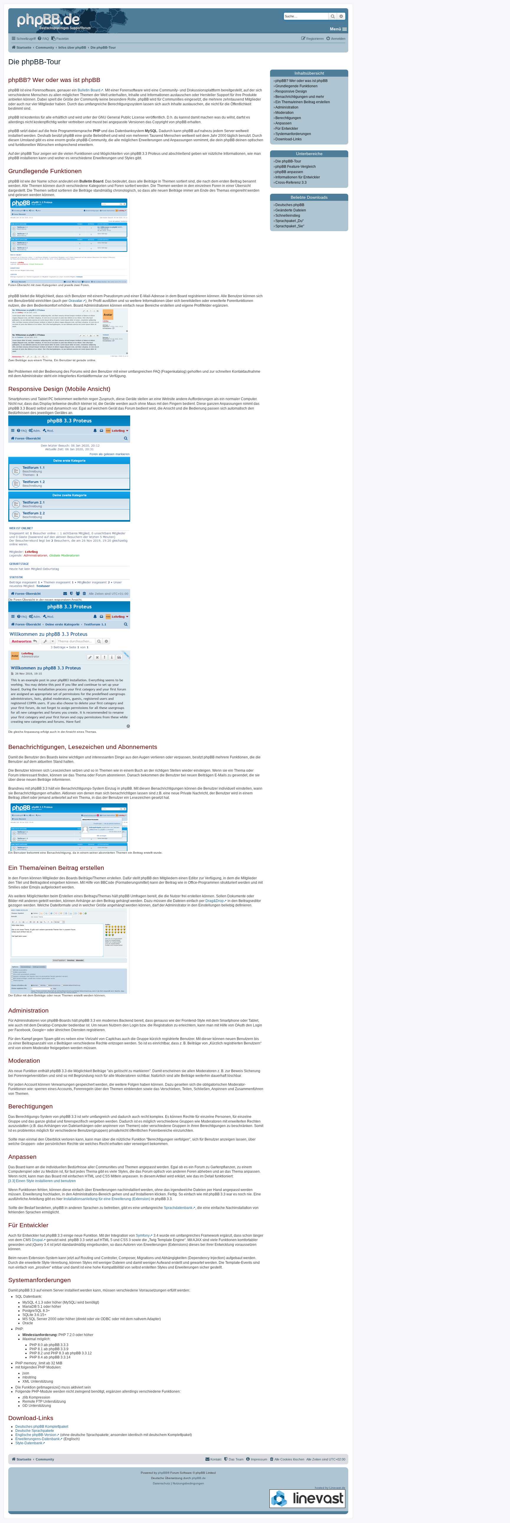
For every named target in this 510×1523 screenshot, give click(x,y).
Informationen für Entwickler (297, 177)
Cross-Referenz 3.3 (291, 182)
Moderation (284, 113)
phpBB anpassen (289, 172)
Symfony (143, 1235)
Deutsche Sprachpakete (34, 1431)
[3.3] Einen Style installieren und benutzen (42, 1181)
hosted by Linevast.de (330, 1487)
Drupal (37, 1240)
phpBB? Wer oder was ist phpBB (301, 81)
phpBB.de (199, 1478)
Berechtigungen (288, 118)
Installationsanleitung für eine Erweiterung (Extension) (106, 1199)
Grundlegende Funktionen (296, 86)
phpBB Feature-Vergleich (295, 167)
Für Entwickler (286, 128)
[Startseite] (54, 21)
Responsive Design (291, 91)
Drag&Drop (214, 901)
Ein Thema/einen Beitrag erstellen (302, 102)
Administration (286, 107)
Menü (335, 29)
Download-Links (288, 139)
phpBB (162, 1472)
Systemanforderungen (293, 134)
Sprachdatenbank (178, 1208)
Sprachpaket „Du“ (289, 221)
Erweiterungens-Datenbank (37, 1439)
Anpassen (283, 123)
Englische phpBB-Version (35, 1435)
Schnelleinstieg (287, 215)
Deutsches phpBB (289, 205)
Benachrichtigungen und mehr (299, 97)
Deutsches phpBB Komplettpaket (41, 1427)
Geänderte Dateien (290, 210)
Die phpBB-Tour (288, 161)
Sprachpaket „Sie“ (289, 226)
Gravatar (75, 301)
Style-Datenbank (28, 1443)
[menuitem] (43, 38)
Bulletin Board (89, 90)
